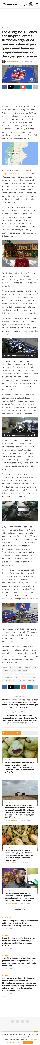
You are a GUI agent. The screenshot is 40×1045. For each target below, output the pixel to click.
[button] (20, 347)
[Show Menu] (37, 4)
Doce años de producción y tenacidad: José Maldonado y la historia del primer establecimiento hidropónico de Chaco (20, 923)
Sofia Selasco (14, 61)
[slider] (18, 355)
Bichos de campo (13, 775)
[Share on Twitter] (11, 87)
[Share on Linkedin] (29, 87)
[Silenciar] (32, 355)
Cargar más (20, 909)
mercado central (9, 680)
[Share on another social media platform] (35, 87)
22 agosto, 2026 (7, 928)
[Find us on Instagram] (27, 1021)
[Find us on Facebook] (12, 1021)
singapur (31, 680)
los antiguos (30, 677)
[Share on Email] (23, 87)
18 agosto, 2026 (25, 863)
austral (12, 667)
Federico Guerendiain (10, 677)
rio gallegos (21, 680)
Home (3, 28)
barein (20, 667)
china (35, 667)
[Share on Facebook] (4, 87)
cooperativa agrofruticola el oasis (15, 670)
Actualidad (9, 759)
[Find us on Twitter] (17, 1021)
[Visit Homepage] (18, 4)
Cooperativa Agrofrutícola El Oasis (16, 174)
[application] (20, 348)
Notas (9, 28)
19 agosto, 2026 (25, 820)
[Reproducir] (4, 355)
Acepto (28, 1042)
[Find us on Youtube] (22, 1021)
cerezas (27, 667)
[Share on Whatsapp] (17, 87)
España (19, 674)
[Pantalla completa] (35, 355)
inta (22, 677)
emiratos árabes (9, 674)
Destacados (6, 917)
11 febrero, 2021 (27, 61)
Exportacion (29, 674)
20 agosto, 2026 (25, 775)
